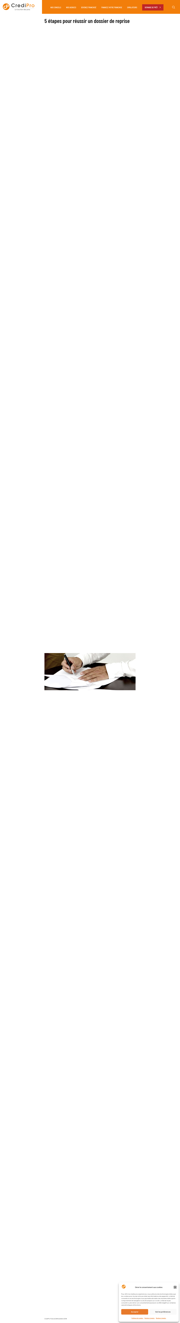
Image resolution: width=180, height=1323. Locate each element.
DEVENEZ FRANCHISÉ (88, 7)
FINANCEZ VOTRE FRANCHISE (111, 7)
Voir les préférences (163, 1312)
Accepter (134, 1312)
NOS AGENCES (71, 7)
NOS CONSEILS (55, 7)
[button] (175, 1287)
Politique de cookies (137, 1318)
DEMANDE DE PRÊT (151, 7)
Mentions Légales (149, 1318)
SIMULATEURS (132, 7)
